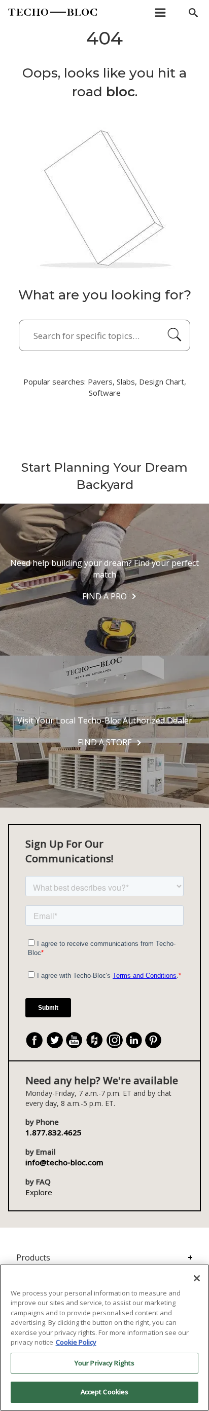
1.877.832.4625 (53, 1132)
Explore (38, 1192)
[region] (104, 1337)
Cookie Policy (76, 1342)
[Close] (197, 1278)
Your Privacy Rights (104, 1362)
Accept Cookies (105, 1391)
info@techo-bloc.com (64, 1162)
